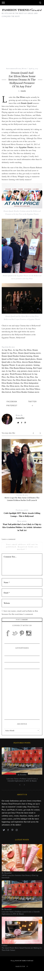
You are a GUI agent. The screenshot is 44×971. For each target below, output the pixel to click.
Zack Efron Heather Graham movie (25, 392)
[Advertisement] (22, 44)
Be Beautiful (22, 774)
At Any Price (7, 350)
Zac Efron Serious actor (30, 386)
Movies (24, 68)
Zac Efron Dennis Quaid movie (25, 380)
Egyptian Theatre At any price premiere (17, 365)
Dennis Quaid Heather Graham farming (17, 356)
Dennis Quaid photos (27, 359)
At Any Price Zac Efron (22, 350)
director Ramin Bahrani (31, 362)
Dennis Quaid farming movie (29, 353)
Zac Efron (11, 377)
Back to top (20, 966)
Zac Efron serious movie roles (13, 389)
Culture (4, 945)
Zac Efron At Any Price (25, 377)
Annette (23, 91)
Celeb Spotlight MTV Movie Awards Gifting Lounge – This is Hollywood (22, 513)
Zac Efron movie (12, 386)
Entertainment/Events (13, 68)
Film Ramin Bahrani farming (21, 368)
